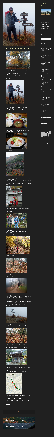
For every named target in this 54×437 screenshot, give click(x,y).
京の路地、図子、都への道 (18, 411)
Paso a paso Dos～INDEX (45, 26)
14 (48, 133)
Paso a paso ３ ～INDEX (44, 24)
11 (44, 133)
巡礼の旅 (23, 411)
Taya (12, 411)
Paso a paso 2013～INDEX (45, 28)
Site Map (42, 34)
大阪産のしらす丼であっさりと (45, 110)
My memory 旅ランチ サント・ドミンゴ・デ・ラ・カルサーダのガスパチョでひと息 (46, 94)
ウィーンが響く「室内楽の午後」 (46, 104)
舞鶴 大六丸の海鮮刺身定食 (45, 73)
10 (43, 133)
